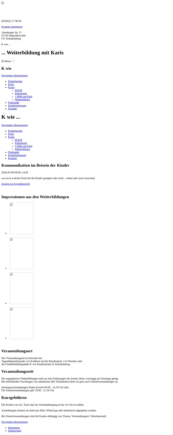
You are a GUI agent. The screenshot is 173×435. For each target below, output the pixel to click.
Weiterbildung (22, 99)
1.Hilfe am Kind (23, 96)
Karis (11, 84)
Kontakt (12, 108)
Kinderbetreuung (17, 105)
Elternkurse (21, 93)
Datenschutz (14, 430)
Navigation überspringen (14, 75)
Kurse (11, 87)
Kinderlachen (15, 81)
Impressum (14, 427)
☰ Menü (6, 61)
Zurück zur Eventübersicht (15, 183)
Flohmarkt (13, 102)
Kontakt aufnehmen (11, 26)
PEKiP (18, 90)
